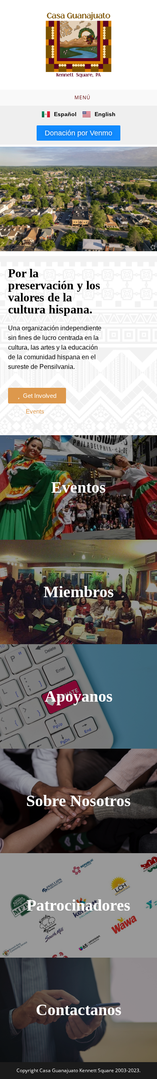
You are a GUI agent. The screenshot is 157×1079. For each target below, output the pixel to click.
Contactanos (79, 1010)
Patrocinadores (78, 905)
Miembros (78, 592)
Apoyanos (79, 696)
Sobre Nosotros (78, 801)
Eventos (78, 487)
